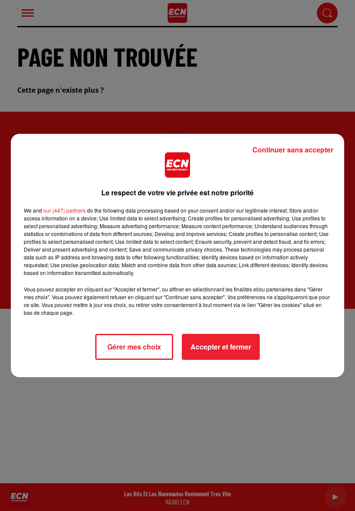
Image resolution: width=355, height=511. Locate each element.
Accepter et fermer (220, 347)
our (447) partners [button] (64, 210)
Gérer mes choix (134, 347)
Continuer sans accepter (292, 150)
